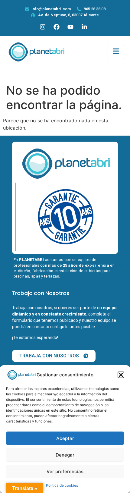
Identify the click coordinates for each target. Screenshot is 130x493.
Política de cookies (62, 485)
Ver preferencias (65, 471)
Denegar (65, 455)
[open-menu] (116, 52)
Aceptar (65, 438)
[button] (121, 375)
